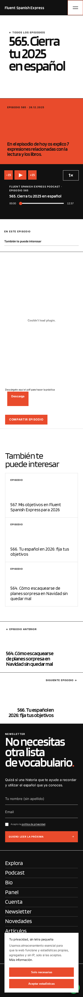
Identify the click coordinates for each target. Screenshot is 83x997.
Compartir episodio (26, 419)
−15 (8, 175)
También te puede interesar (22, 241)
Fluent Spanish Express (24, 7)
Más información (20, 959)
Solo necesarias (41, 972)
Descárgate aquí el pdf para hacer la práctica (30, 389)
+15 (32, 175)
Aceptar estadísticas (41, 983)
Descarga (17, 396)
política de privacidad (33, 824)
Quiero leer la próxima (26, 836)
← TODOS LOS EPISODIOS (27, 32)
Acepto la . (28, 824)
